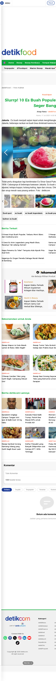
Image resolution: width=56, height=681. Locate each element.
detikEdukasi (43, 626)
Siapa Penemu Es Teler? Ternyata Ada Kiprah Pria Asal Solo (23, 251)
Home (11, 63)
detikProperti (43, 649)
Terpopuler (9, 68)
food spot (7, 213)
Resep (19, 63)
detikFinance (43, 629)
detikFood (6, 88)
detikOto (41, 645)
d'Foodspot (22, 68)
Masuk (51, 3)
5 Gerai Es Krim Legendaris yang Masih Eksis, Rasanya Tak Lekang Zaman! (21, 243)
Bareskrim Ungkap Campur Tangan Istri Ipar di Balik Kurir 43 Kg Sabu (12, 419)
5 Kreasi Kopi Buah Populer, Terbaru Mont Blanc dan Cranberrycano (22, 235)
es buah (18, 213)
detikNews (42, 623)
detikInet (41, 632)
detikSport (42, 639)
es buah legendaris (33, 213)
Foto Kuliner (18, 88)
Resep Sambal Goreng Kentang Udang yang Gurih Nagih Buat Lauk (11, 446)
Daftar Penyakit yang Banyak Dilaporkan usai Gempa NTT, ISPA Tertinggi (35, 448)
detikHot (41, 636)
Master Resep (36, 68)
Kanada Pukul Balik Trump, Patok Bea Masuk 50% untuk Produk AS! (33, 419)
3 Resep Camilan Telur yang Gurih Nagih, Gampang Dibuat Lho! (14, 378)
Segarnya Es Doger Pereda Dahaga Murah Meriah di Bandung (23, 259)
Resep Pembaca (32, 63)
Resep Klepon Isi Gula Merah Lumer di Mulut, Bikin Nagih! (14, 346)
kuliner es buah (10, 219)
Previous (6, 152)
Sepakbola (42, 642)
